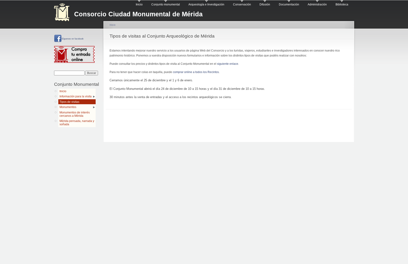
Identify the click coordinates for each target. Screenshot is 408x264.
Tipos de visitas (69, 102)
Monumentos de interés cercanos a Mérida (75, 114)
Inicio (139, 4)
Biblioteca (342, 4)
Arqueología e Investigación (206, 4)
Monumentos (68, 107)
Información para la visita (76, 96)
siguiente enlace (227, 63)
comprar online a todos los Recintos (196, 72)
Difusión (264, 4)
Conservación (242, 4)
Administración (317, 4)
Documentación (289, 4)
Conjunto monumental (165, 4)
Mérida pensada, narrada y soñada (77, 122)
